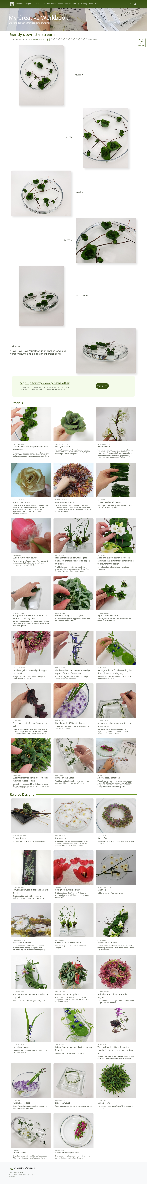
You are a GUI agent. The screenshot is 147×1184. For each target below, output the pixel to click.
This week (19, 3)
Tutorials (36, 3)
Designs (28, 3)
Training (84, 3)
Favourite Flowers (64, 3)
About (91, 3)
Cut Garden (45, 3)
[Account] (129, 4)
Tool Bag (76, 3)
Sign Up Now (102, 386)
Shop (97, 3)
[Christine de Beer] (12, 3)
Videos (53, 3)
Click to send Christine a (37, 40)
